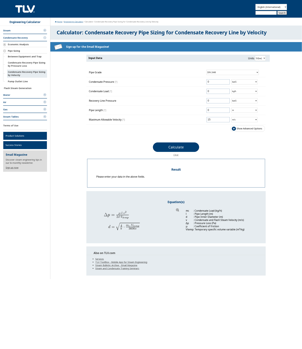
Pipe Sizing (14, 50)
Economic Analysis (18, 44)
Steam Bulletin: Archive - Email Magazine (116, 265)
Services (99, 258)
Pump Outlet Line (18, 81)
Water (6, 94)
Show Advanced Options (249, 128)
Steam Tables (11, 116)
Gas (5, 109)
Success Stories (14, 144)
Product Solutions (15, 135)
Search (282, 12)
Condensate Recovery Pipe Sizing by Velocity (26, 73)
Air (4, 102)
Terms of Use (10, 125)
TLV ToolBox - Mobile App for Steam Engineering (121, 262)
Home (59, 21)
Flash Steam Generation (17, 88)
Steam (7, 30)
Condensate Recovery (15, 37)
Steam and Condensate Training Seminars (117, 268)
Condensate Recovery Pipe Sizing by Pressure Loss (26, 64)
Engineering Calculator (73, 21)
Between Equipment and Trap (25, 56)
